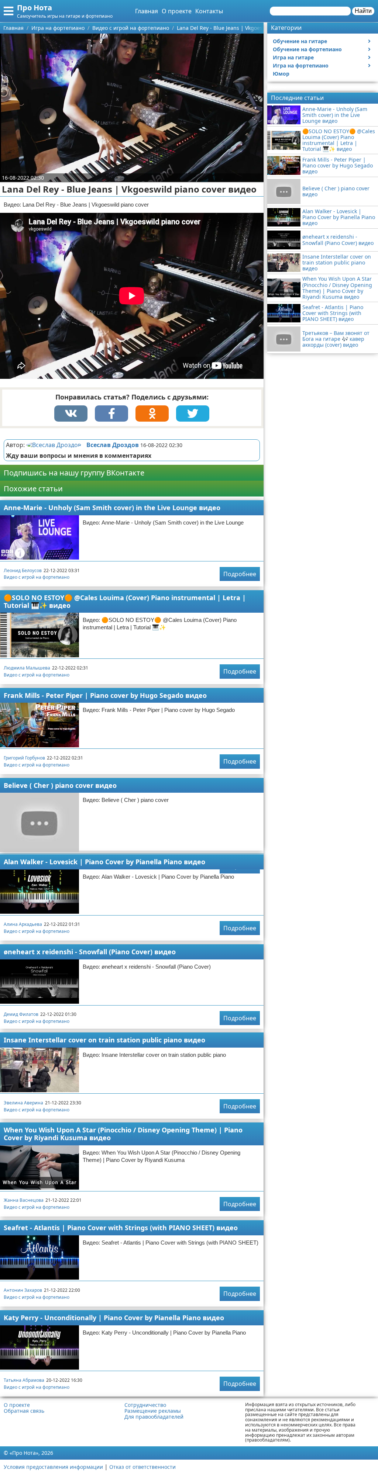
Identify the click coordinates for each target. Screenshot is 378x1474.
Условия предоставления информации (53, 1466)
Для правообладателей (153, 1417)
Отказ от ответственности (142, 1466)
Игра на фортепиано (301, 65)
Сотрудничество (145, 1405)
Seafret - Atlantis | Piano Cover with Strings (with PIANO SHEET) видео (121, 1227)
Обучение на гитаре (300, 41)
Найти (363, 11)
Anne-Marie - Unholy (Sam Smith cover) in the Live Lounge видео (112, 507)
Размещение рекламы (152, 1411)
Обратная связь (24, 1411)
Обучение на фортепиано (307, 49)
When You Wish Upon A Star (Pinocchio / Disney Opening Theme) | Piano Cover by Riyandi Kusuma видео (123, 1133)
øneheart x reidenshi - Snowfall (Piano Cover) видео (90, 951)
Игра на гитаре (293, 57)
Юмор (281, 73)
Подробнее (239, 574)
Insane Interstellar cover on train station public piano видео (104, 1039)
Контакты (209, 11)
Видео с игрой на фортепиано (36, 577)
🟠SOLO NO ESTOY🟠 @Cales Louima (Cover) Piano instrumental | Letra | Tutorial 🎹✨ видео (125, 601)
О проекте (177, 11)
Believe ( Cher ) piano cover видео (60, 785)
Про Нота (34, 8)
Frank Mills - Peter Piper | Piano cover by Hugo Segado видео (105, 695)
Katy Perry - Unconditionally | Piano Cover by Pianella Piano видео (114, 1317)
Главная (146, 11)
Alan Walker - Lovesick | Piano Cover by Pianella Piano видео (104, 861)
